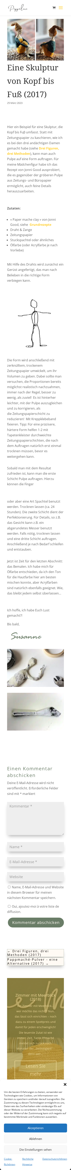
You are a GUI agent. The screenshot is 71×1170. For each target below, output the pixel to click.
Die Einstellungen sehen (35, 1150)
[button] (65, 1084)
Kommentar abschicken (36, 922)
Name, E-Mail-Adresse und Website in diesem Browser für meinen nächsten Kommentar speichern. (35, 892)
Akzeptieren (36, 1128)
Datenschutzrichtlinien (54, 1159)
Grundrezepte (40, 224)
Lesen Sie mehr (36, 1077)
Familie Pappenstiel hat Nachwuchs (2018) (35, 1004)
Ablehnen (35, 1139)
